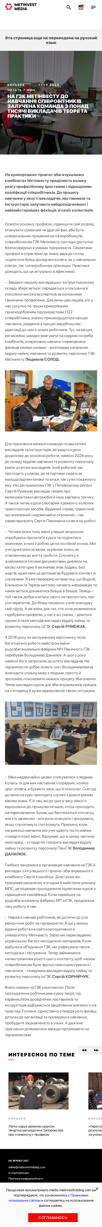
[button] (84, 1050)
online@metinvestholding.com (27, 1167)
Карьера (16, 85)
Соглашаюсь (53, 1217)
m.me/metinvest (18, 1173)
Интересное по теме (41, 1055)
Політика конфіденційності (25, 1178)
